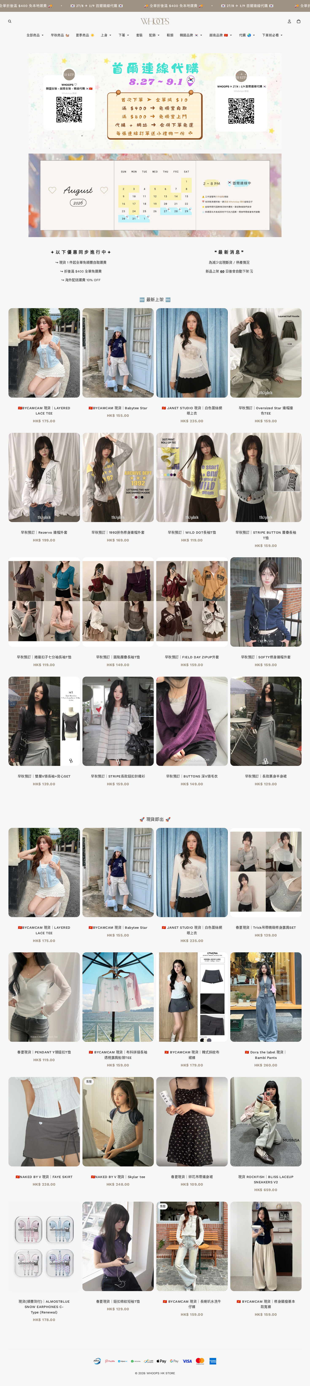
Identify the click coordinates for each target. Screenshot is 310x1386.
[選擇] (295, 391)
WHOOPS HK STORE (161, 1373)
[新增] (73, 391)
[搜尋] (9, 21)
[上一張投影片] (14, 353)
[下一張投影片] (73, 353)
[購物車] (298, 21)
